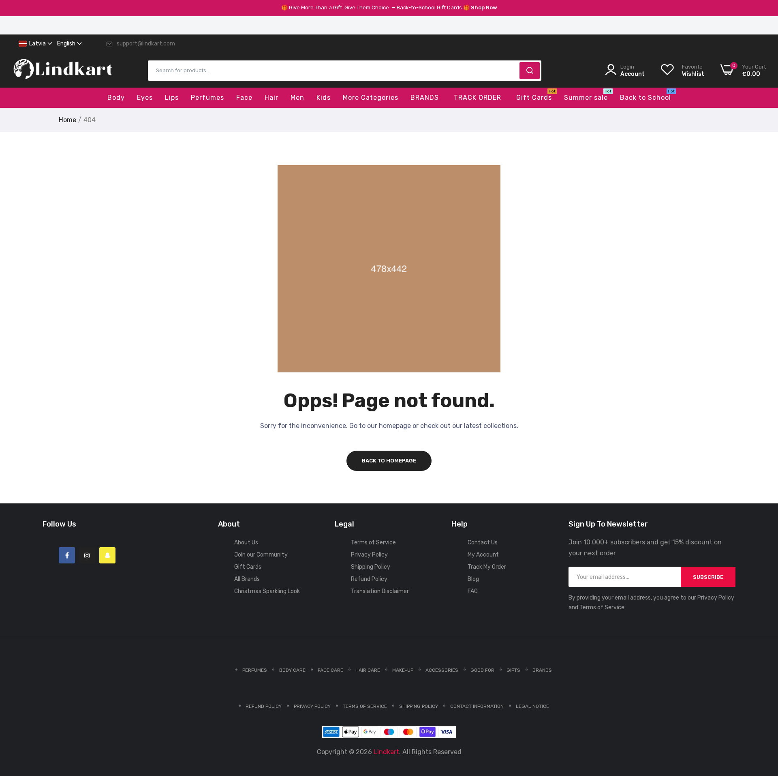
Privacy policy (312, 706)
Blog (473, 579)
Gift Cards (247, 566)
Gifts (513, 670)
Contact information (477, 706)
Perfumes (254, 670)
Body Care (292, 670)
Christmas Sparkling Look (267, 591)
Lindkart (386, 752)
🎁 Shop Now (480, 7)
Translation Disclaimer (380, 591)
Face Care (330, 670)
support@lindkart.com (146, 43)
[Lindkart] (62, 70)
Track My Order (487, 566)
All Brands (247, 579)
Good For (482, 670)
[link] (762, 717)
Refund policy (264, 706)
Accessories (441, 670)
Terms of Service (373, 542)
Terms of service (365, 706)
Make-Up (402, 670)
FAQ (473, 591)
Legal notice (532, 706)
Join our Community (261, 554)
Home (67, 120)
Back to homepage (389, 461)
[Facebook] (67, 555)
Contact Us (483, 542)
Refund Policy (369, 579)
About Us (246, 542)
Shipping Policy (370, 566)
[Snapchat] (107, 555)
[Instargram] (87, 555)
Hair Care (367, 670)
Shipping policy (418, 706)
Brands (542, 670)
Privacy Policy (369, 554)
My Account (483, 554)
